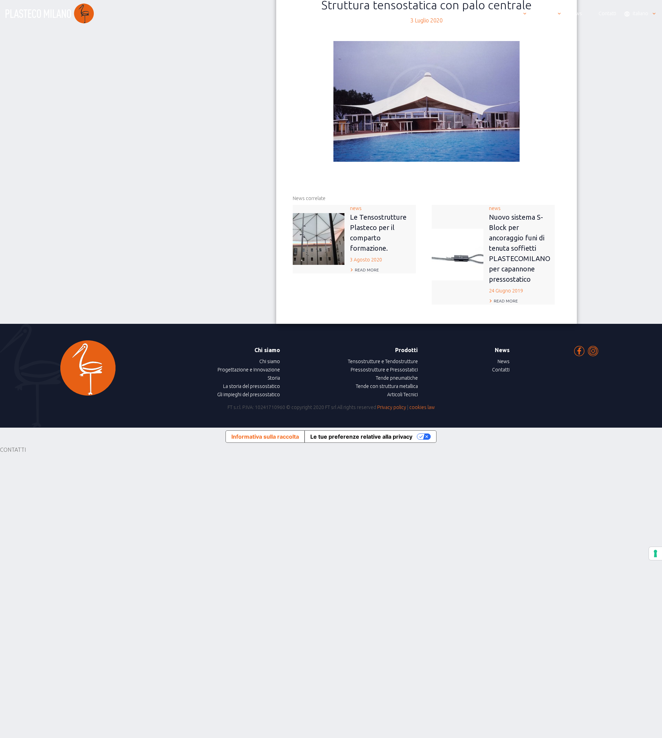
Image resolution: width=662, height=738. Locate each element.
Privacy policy (391, 407)
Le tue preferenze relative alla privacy (361, 436)
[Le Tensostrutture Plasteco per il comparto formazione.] (318, 238)
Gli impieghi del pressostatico (248, 394)
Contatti (501, 369)
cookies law (422, 407)
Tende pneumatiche (397, 378)
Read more (367, 270)
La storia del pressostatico (251, 386)
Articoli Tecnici (402, 394)
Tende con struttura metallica (387, 386)
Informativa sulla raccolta (265, 436)
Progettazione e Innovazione (249, 369)
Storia (274, 378)
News (504, 361)
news (378, 234)
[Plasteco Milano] (50, 13)
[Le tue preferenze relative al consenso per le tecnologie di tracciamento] (655, 553)
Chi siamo (269, 361)
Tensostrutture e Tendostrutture (383, 361)
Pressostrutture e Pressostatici (384, 369)
